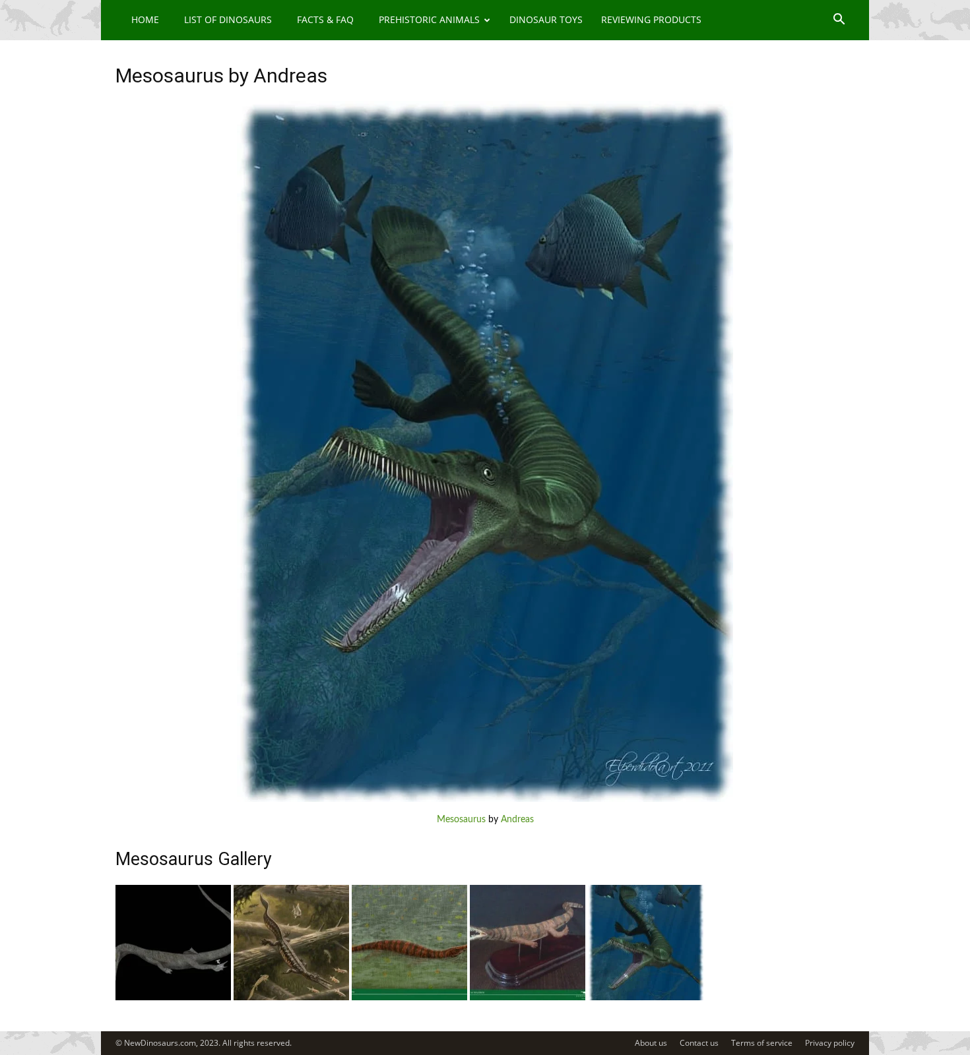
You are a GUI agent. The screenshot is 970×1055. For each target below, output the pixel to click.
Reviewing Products (651, 19)
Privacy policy (830, 1042)
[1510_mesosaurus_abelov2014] (291, 997)
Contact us (699, 1042)
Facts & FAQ (325, 19)
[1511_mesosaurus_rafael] (173, 997)
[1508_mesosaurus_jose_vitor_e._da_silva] (527, 997)
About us (651, 1042)
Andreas (517, 819)
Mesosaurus (461, 819)
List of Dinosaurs (228, 19)
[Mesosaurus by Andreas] (485, 799)
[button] (839, 21)
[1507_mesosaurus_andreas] (645, 997)
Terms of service (761, 1042)
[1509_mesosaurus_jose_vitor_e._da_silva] (409, 997)
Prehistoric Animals (429, 19)
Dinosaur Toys (546, 19)
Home (145, 19)
